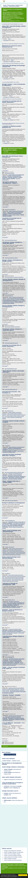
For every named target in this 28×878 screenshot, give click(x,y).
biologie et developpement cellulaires (12, 214)
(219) (12, 773)
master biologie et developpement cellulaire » (12, 24)
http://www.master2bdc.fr (10, 209)
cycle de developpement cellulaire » (10, 82)
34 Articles (5, 119)
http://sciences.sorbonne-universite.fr (12, 326)
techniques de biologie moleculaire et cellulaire (12, 662)
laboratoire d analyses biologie (16, 719)
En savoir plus (19, 876)
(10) (13, 787)
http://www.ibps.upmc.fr (10, 599)
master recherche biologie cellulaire (12, 853)
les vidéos (11, 20)
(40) (13, 779)
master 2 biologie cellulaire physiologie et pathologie (14, 577)
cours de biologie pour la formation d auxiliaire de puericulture (12, 783)
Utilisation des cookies (12, 865)
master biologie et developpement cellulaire (13, 303)
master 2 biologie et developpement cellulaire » (13, 63)
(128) (12, 770)
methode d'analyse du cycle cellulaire (16, 687)
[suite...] (9, 38)
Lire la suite (4, 170)
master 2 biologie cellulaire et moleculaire (13, 852)
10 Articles (5, 143)
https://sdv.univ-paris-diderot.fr (11, 500)
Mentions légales (10, 864)
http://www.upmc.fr (9, 295)
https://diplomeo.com (9, 410)
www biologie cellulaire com (8, 720)
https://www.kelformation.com (11, 389)
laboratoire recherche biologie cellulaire (12, 630)
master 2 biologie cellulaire (14, 214)
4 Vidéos (11, 61)
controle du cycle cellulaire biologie (14, 629)
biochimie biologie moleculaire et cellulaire (13, 659)
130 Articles (5, 61)
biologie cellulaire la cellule (15, 177)
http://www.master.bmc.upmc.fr (11, 257)
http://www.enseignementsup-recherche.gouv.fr (14, 472)
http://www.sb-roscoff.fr (9, 173)
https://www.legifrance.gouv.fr (11, 240)
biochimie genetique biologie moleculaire (12, 526)
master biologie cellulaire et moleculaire (13, 767)
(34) (13, 801)
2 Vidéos (11, 97)
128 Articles (5, 78)
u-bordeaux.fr (7, 573)
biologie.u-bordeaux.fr (9, 547)
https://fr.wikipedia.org (9, 657)
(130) (12, 794)
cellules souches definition (9, 798)
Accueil (3, 864)
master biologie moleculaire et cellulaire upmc (17, 449)
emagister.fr (7, 445)
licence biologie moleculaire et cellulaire (13, 663)
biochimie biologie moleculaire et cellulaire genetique (13, 522)
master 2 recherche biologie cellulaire (12, 855)
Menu (25, 1)
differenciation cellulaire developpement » (12, 99)
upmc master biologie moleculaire (11, 777)
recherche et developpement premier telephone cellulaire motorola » (13, 124)
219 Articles (5, 40)
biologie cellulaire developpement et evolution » (13, 43)
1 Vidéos (11, 119)
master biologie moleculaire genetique (13, 860)
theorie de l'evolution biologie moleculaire (10, 689)
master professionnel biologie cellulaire (13, 857)
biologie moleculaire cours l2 (10, 791)
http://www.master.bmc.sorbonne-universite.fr (14, 277)
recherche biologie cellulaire (15, 479)
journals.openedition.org (10, 520)
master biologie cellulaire (8, 178)
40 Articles (5, 97)
